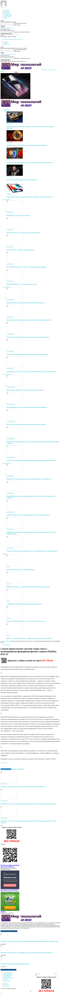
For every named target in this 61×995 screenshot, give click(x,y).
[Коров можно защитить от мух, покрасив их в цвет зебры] (15, 385)
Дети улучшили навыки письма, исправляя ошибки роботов (26, 424)
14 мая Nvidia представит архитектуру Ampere (22, 179)
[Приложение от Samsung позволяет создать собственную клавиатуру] (15, 315)
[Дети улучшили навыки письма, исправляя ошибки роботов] (15, 420)
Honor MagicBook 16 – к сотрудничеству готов (21, 284)
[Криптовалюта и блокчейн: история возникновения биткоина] (15, 141)
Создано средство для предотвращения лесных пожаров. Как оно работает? (31, 460)
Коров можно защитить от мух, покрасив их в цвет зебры (25, 390)
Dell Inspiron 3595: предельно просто (18, 215)
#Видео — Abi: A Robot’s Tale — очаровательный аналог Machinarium (29, 638)
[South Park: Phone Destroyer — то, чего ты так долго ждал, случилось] (15, 616)
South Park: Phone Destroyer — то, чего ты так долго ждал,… (26, 621)
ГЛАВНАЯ (6, 10)
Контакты (6, 43)
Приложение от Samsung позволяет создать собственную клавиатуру (29, 320)
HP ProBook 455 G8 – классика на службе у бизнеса (23, 232)
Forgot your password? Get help (8, 54)
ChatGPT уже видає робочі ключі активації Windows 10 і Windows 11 (29, 479)
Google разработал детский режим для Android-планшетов (26, 302)
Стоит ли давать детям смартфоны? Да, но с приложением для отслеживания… (32, 551)
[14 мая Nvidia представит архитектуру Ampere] (15, 175)
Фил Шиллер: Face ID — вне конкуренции (20, 569)
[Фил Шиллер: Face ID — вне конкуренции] (15, 565)
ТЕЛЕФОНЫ (7, 16)
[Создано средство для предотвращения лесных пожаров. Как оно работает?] (15, 456)
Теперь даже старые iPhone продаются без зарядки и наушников (27, 354)
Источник (4, 762)
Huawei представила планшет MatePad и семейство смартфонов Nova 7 (30, 197)
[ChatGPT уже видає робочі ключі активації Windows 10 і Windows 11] (15, 474)
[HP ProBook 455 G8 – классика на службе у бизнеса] (15, 228)
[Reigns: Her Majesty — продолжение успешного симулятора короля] (15, 582)
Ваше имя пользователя (20, 23)
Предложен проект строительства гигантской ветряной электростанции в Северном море (29, 941)
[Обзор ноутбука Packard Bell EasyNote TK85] (4, 960)
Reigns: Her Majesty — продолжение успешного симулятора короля (28, 586)
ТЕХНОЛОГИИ (8, 15)
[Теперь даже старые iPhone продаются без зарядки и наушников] (15, 350)
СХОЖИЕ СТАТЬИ (6, 769)
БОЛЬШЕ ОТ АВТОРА (17, 769)
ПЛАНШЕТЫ (7, 14)
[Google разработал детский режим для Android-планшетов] (15, 298)
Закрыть (55, 973)
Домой (2, 641)
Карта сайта (7, 44)
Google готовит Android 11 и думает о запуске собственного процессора (30, 162)
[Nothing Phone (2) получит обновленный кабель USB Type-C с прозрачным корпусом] (15, 492)
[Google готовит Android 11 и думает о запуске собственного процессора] (15, 158)
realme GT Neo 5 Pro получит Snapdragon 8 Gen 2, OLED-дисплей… (28, 515)
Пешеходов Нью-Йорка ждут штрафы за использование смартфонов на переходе (27, 952)
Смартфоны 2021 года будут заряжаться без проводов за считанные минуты (31, 371)
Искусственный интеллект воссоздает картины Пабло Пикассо (27, 407)
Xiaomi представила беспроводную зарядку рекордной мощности (28, 337)
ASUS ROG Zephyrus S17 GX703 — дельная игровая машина (26, 267)
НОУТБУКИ (7, 12)
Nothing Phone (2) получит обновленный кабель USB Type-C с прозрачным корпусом (28, 803)
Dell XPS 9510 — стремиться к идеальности (20, 250)
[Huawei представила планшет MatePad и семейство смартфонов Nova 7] (15, 192)
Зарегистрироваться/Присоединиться (13, 39)
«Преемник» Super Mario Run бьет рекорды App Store (24, 604)
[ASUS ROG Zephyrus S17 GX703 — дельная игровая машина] (15, 262)
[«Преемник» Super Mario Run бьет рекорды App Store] (15, 599)
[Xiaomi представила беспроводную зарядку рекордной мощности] (15, 332)
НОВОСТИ (7, 11)
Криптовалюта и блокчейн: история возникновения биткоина (27, 145)
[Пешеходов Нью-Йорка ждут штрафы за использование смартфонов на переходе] (4, 949)
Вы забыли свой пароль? (7, 28)
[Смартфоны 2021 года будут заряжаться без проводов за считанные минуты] (15, 367)
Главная (6, 41)
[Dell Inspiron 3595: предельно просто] (15, 211)
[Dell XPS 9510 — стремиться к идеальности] (15, 245)
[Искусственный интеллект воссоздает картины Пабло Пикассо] (15, 403)
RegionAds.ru (38, 973)
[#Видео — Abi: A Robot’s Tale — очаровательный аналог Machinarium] (15, 634)
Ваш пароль (17, 24)
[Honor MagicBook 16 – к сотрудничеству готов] (15, 280)
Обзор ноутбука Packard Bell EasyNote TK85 (15, 964)
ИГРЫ (5, 18)
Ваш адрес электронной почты (22, 32)
